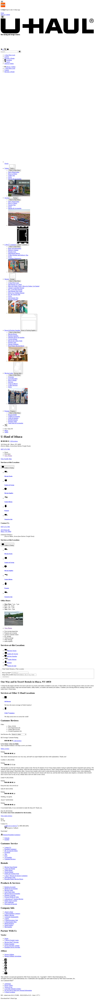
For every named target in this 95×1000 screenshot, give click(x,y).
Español (6, 839)
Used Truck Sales (9, 892)
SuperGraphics (8, 925)
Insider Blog (10, 922)
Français (6, 838)
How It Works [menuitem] (12, 380)
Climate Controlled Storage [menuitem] (16, 288)
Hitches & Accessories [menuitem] (14, 179)
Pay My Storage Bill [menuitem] (14, 294)
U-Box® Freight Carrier (11, 940)
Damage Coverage (9, 895)
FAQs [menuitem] (10, 177)
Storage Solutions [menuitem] (13, 344)
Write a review (5, 748)
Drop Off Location (10, 674)
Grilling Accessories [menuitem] (14, 416)
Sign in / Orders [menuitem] (10, 67)
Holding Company (12, 913)
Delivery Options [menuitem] (13, 250)
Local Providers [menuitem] (12, 378)
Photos (8, 455)
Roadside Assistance (10, 849)
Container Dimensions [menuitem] (14, 258)
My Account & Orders (11, 851)
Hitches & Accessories (11, 888)
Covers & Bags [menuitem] (12, 339)
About (8, 912)
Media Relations (9, 923)
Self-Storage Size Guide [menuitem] (15, 291)
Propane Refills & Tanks (11, 897)
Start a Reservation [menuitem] (13, 172)
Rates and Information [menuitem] (14, 248)
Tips (5, 854)
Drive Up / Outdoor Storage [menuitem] (16, 293)
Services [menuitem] (10, 382)
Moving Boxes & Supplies (12, 893)
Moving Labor (18, 373)
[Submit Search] (19, 52)
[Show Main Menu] (2, 17)
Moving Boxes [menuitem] (12, 334)
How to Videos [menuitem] (12, 174)
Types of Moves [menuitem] (13, 383)
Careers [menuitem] (6, 56)
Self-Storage (7, 701)
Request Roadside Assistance (11, 835)
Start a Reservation (13, 201)
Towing (6, 198)
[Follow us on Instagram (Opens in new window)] (5, 963)
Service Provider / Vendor (11, 945)
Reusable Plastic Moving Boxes (13, 879)
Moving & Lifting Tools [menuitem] (15, 341)
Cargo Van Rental (9, 868)
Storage (12, 279)
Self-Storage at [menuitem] (15, 284)
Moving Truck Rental (10, 867)
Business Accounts (9, 887)
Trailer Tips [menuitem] (11, 175)
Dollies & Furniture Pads (11, 873)
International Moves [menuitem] (14, 253)
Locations (9, 992)
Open (2, 13)
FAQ (5, 856)
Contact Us (7, 847)
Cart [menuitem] (8, 62)
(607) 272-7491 (5, 449)
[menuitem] (51, 202)
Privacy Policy (8, 985)
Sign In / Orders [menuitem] (9, 63)
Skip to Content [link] (5, 14)
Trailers (12, 168)
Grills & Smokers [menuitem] (13, 418)
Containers (22, 244)
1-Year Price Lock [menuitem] (9, 55)
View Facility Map (6, 459)
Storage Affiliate (9, 954)
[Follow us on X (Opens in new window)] (5, 971)
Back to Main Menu (14, 170)
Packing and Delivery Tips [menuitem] (18, 255)
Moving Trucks (8, 476)
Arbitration (7, 984)
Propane (12, 411)
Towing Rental (8, 872)
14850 (6, 432)
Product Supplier (9, 944)
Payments (7, 852)
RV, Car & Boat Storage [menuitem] (15, 289)
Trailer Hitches (8, 501)
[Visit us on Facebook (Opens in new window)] (5, 960)
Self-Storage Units (9, 877)
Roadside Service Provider (12, 947)
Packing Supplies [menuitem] (13, 336)
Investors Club (11, 920)
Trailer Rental (8, 870)
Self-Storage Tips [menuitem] (13, 298)
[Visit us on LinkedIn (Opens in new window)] (5, 969)
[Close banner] (2, 2)
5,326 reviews (13, 441)
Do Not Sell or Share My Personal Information (18, 990)
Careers (6, 918)
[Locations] (8, 49)
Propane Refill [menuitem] (12, 415)
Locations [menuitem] (9, 60)
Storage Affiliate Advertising (12, 956)
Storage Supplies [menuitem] (13, 299)
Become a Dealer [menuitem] (9, 58)
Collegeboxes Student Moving (13, 899)
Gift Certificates (9, 902)
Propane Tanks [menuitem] (12, 421)
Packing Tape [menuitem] (12, 342)
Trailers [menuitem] (6, 168)
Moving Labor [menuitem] (8, 373)
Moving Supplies (8, 493)
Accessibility (8, 857)
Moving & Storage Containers (15, 875)
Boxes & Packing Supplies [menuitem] (12, 330)
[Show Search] (5, 49)
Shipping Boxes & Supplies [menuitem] (16, 337)
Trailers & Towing (9, 468)
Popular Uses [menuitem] (12, 252)
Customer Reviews (10, 859)
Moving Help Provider (11, 942)
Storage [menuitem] (6, 279)
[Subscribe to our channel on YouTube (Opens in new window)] (5, 974)
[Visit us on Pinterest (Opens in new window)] (5, 966)
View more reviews (6, 816)
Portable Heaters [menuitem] (13, 420)
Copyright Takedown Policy (12, 989)
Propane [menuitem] (7, 411)
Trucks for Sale (8, 519)
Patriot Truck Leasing (10, 900)
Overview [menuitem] (11, 377)
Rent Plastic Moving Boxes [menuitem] (16, 346)
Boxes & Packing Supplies (28, 330)
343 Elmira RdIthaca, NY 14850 (6, 530)
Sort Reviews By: (6, 734)
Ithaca (6, 430)
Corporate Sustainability (11, 917)
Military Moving (9, 915)
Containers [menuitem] (10, 244)
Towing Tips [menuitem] (12, 205)
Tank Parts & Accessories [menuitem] (15, 423)
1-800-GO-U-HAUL (11, 826)
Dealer (6, 938)
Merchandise (8, 927)
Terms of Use (8, 987)
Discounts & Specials (10, 904)
